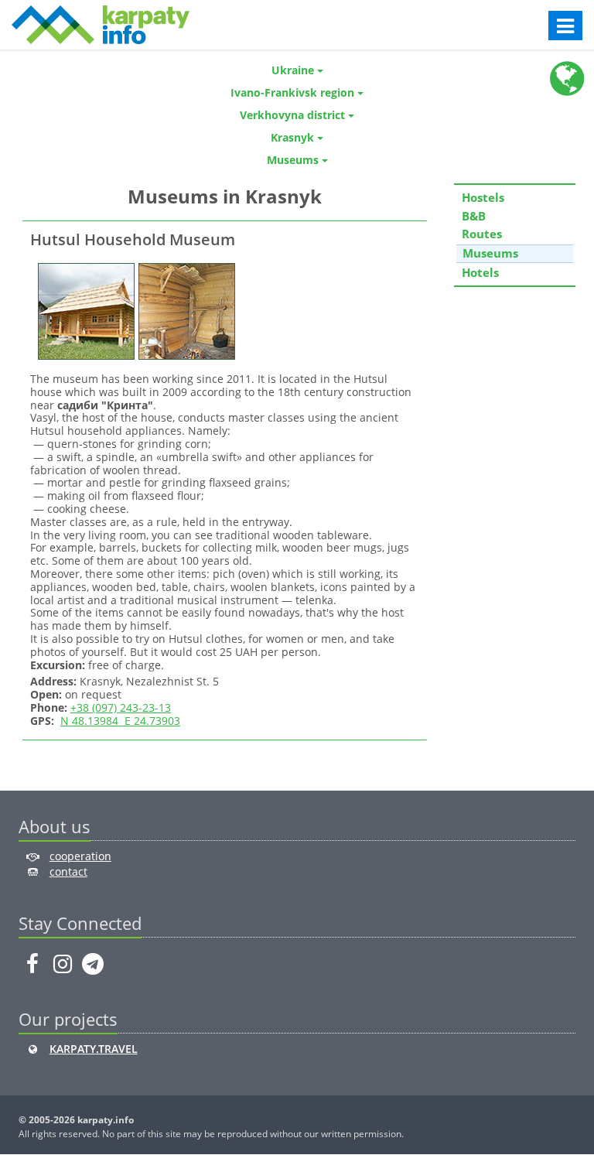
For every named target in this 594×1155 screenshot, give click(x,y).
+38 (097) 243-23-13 (120, 707)
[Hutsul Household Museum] (84, 309)
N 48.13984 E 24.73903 (120, 720)
